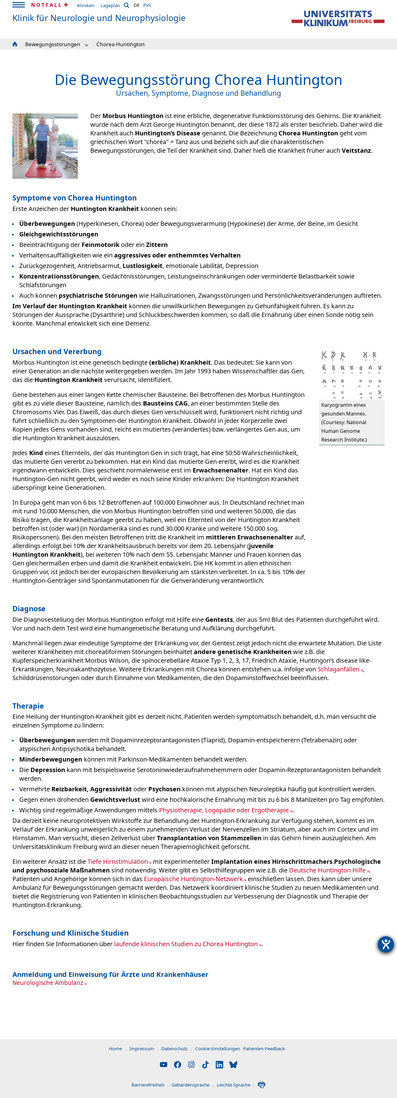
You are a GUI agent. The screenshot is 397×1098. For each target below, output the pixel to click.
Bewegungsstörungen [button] (52, 44)
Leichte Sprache (236, 1085)
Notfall (46, 5)
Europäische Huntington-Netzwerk (193, 879)
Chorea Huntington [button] (120, 44)
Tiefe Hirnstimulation (117, 861)
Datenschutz (176, 1048)
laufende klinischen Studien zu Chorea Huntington (186, 944)
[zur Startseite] (338, 18)
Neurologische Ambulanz (47, 983)
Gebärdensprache (193, 1085)
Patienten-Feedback (264, 1048)
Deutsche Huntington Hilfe (327, 870)
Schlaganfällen (338, 669)
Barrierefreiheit (150, 1085)
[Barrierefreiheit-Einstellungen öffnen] (386, 944)
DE (137, 4)
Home (117, 1048)
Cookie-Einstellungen (217, 1048)
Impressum (143, 1048)
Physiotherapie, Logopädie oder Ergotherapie (224, 810)
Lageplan (110, 5)
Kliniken (85, 5)
